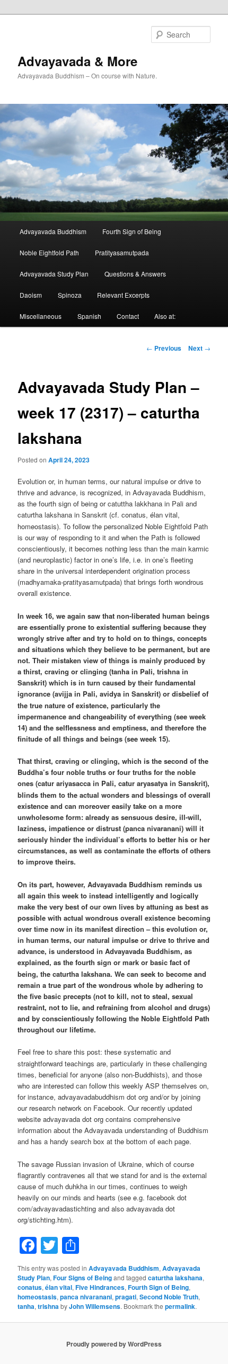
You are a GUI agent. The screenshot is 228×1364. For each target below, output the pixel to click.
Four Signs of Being (82, 1277)
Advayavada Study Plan (54, 273)
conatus (29, 1287)
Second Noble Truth (168, 1296)
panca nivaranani (86, 1296)
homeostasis (37, 1296)
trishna (48, 1306)
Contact (128, 315)
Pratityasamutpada (122, 252)
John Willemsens (94, 1306)
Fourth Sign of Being (131, 231)
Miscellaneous (41, 315)
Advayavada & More (77, 61)
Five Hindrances (100, 1287)
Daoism (31, 294)
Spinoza (70, 294)
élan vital (58, 1287)
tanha (25, 1306)
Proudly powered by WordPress (114, 1344)
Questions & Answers (135, 273)
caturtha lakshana (175, 1277)
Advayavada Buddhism (53, 231)
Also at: (165, 315)
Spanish (89, 315)
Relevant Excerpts (123, 294)
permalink (180, 1306)
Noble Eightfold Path (49, 252)
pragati (125, 1296)
